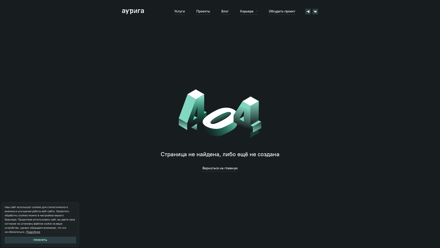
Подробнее (33, 232)
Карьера (247, 11)
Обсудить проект (282, 11)
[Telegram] (308, 11)
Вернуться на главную (220, 168)
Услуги (179, 11)
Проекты (203, 11)
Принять (40, 240)
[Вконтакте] (315, 11)
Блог (225, 11)
